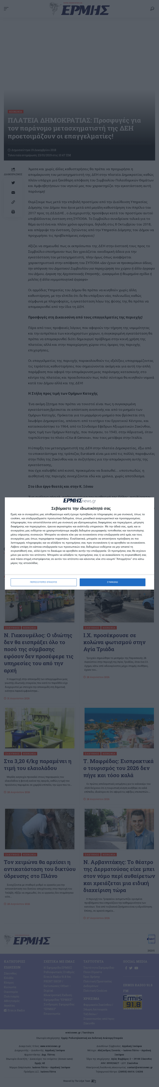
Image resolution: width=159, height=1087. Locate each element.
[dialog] (79, 543)
